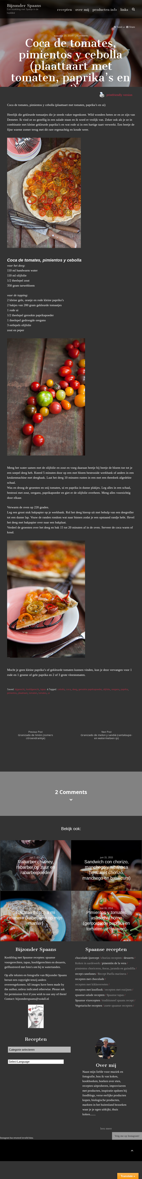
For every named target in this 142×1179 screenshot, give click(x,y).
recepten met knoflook (89, 989)
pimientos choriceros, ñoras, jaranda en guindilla (105, 968)
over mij (82, 10)
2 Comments (81, 35)
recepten (64, 10)
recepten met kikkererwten (91, 984)
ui (49, 693)
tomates (42, 693)
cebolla (61, 689)
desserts (129, 957)
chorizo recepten (111, 957)
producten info (104, 10)
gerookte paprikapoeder (90, 689)
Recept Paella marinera (112, 973)
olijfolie (106, 689)
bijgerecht (20, 689)
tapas (43, 689)
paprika (124, 689)
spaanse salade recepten (90, 995)
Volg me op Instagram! (127, 1136)
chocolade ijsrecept (87, 957)
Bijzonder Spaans (24, 5)
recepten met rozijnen (118, 989)
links (124, 10)
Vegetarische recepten (88, 1005)
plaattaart (23, 693)
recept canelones (85, 973)
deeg (74, 689)
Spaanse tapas (115, 995)
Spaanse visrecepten (87, 1000)
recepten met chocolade (89, 979)
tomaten (33, 693)
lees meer (106, 1128)
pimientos (12, 693)
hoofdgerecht (32, 689)
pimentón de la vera (114, 963)
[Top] (132, 1150)
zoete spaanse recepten (118, 1005)
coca (68, 689)
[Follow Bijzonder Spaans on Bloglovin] (36, 1027)
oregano (115, 689)
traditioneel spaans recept (118, 1000)
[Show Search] (132, 9)
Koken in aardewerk (87, 963)
